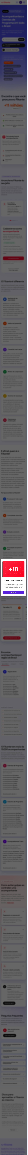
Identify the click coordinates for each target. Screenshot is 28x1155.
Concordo (13, 592)
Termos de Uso (18, 587)
